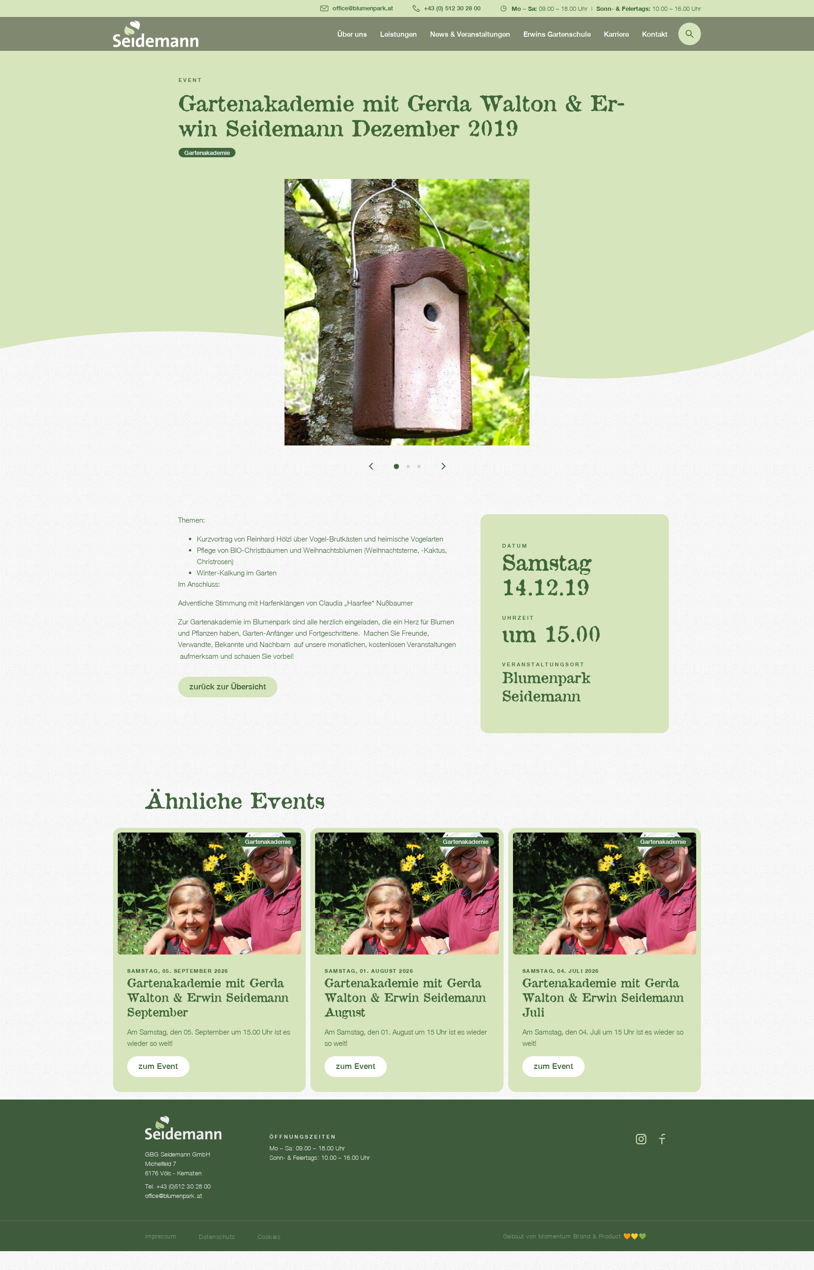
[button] (371, 466)
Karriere (616, 34)
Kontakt (654, 34)
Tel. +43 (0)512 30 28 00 (178, 1186)
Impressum (160, 1236)
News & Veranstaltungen (470, 34)
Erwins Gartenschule (557, 34)
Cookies (269, 1236)
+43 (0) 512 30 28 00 (452, 8)
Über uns (352, 34)
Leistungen (398, 34)
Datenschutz (217, 1236)
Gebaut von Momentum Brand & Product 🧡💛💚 (574, 1236)
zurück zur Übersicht (227, 686)
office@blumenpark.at (363, 8)
